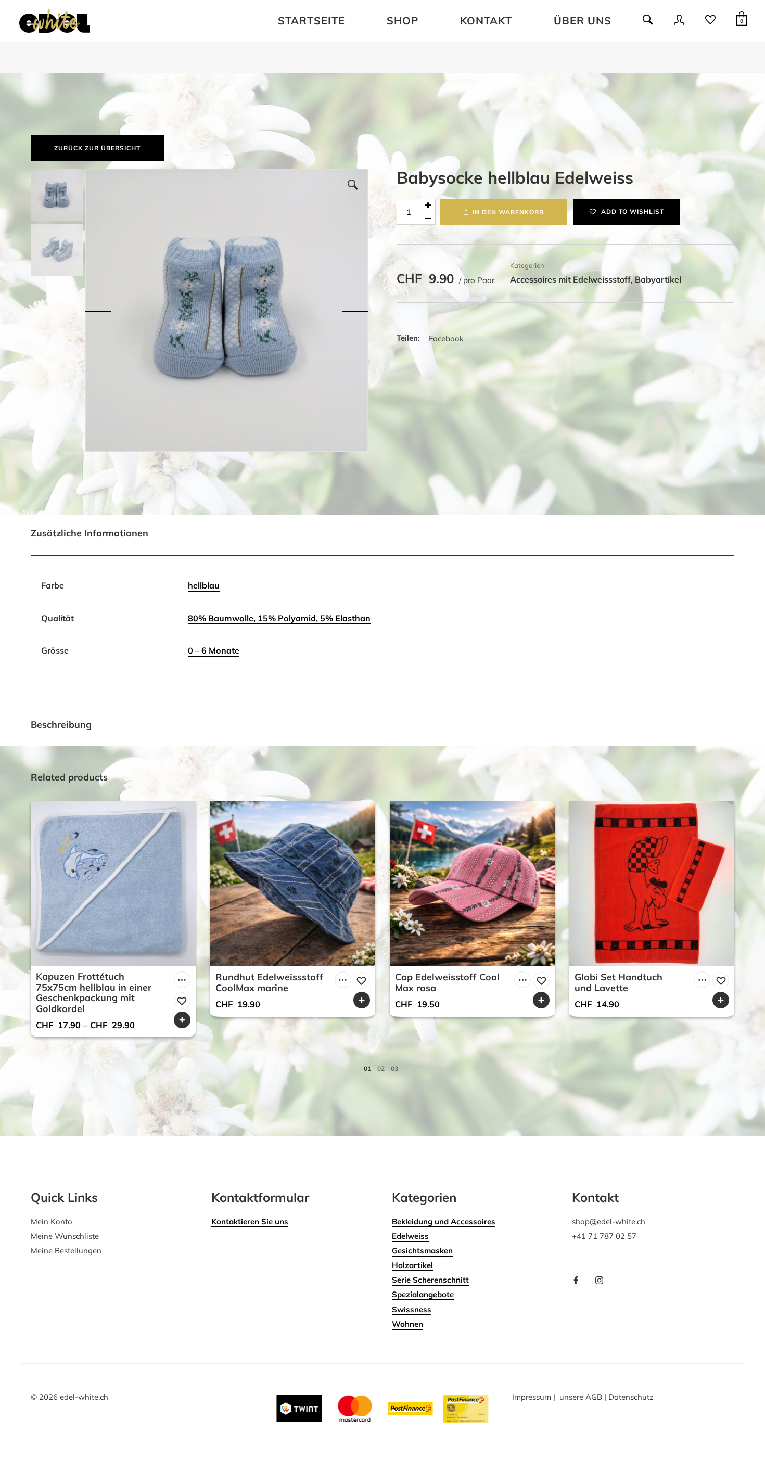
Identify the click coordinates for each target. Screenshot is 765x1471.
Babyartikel (658, 279)
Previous (98, 311)
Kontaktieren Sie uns (249, 1221)
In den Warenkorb (508, 212)
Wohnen (407, 1324)
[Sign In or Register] (679, 23)
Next (355, 311)
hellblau (204, 585)
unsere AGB (580, 1397)
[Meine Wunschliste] (710, 23)
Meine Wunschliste (65, 1236)
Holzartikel (412, 1265)
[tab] (382, 535)
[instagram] (603, 1281)
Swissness (411, 1309)
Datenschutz (631, 1397)
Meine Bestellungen (66, 1251)
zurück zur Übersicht (97, 148)
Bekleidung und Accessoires (443, 1221)
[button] (353, 185)
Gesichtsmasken (422, 1251)
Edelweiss (410, 1236)
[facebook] (580, 1281)
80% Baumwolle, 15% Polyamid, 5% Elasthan (279, 618)
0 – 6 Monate (213, 650)
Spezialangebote (423, 1294)
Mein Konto (51, 1221)
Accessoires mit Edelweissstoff (570, 279)
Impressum (531, 1397)
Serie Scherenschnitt (430, 1280)
